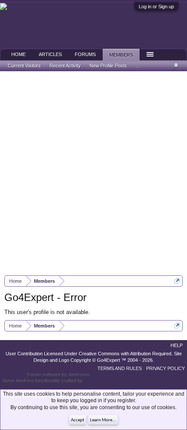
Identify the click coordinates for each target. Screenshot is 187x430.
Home (18, 54)
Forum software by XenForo (58, 374)
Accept (77, 420)
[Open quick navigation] (177, 281)
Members (121, 54)
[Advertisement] (93, 173)
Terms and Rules (119, 368)
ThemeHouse (98, 380)
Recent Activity (65, 65)
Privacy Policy (165, 368)
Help (176, 345)
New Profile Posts (108, 65)
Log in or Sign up (156, 6)
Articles (50, 54)
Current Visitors (24, 65)
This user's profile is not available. (47, 312)
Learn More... (103, 420)
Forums (85, 54)
